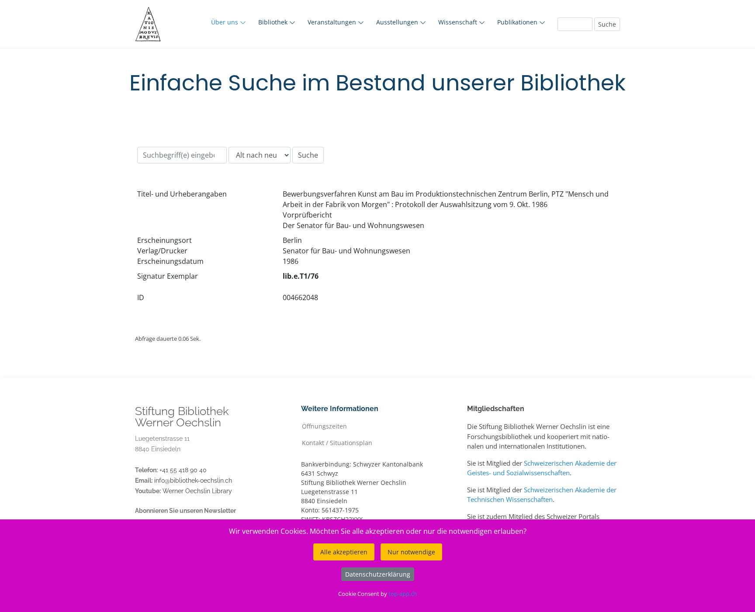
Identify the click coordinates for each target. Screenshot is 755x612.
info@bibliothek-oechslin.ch (193, 480)
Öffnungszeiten (324, 425)
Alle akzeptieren (343, 552)
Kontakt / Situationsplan (337, 442)
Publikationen (518, 22)
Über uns (225, 22)
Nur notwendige (411, 552)
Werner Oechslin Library (197, 491)
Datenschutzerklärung (377, 574)
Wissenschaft (458, 22)
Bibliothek (273, 22)
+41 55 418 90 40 (183, 470)
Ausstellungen (398, 22)
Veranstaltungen (333, 22)
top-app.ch (402, 594)
